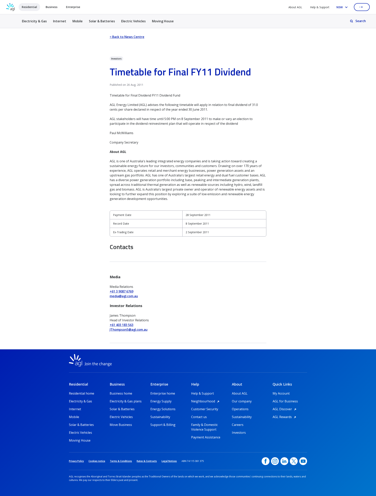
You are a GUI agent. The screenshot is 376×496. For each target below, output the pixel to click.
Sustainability (160, 417)
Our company (242, 401)
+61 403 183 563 (121, 325)
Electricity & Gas (34, 23)
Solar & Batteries (102, 21)
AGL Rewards (285, 417)
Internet (59, 21)
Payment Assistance (205, 437)
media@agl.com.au (124, 296)
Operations (240, 409)
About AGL (295, 7)
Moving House (163, 21)
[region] (188, 224)
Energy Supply (161, 401)
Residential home (81, 393)
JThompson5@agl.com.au (128, 329)
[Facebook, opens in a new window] (265, 461)
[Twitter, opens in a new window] (294, 461)
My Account (281, 393)
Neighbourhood (206, 401)
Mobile (77, 21)
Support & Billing (162, 425)
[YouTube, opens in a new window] (303, 461)
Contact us (199, 417)
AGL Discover (285, 409)
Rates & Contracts (147, 461)
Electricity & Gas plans (126, 401)
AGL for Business (285, 401)
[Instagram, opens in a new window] (275, 461)
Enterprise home (162, 393)
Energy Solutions (162, 409)
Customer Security (204, 409)
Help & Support (319, 7)
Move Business (121, 425)
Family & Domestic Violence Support (204, 425)
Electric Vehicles (133, 21)
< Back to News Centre (127, 37)
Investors (239, 432)
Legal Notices (169, 461)
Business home (121, 393)
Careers (237, 425)
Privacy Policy (76, 461)
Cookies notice (97, 461)
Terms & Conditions (121, 461)
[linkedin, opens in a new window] (284, 461)
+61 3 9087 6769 (121, 291)
